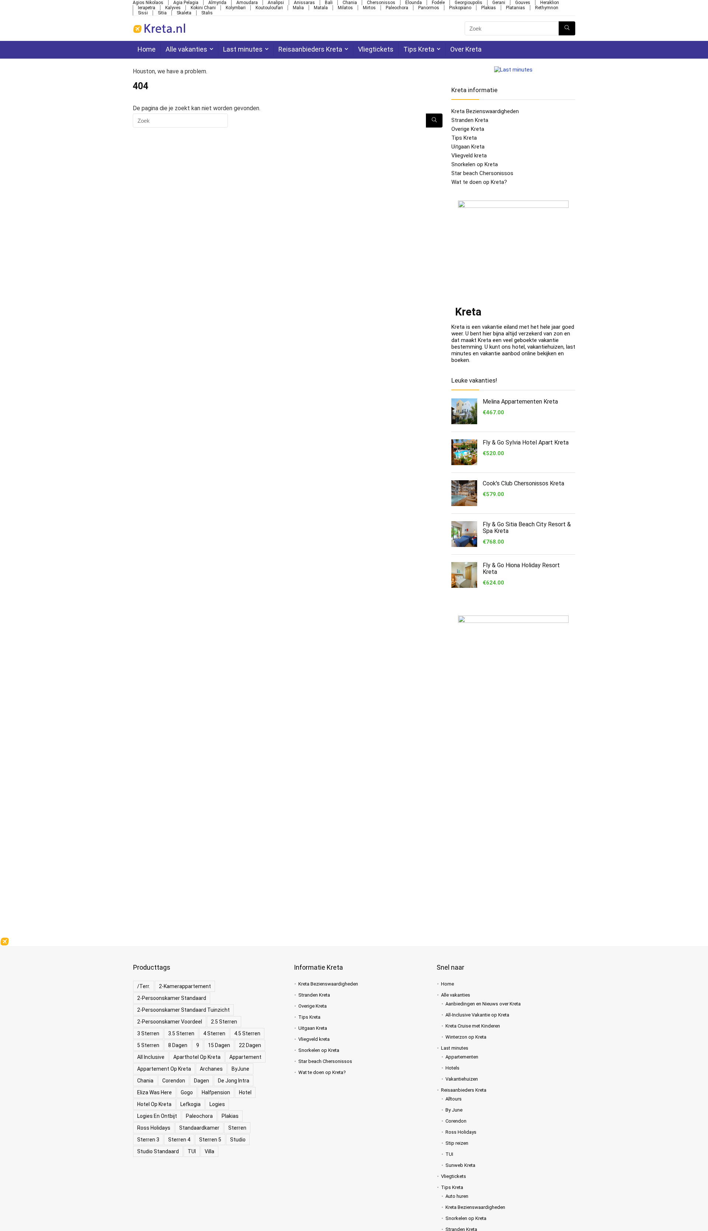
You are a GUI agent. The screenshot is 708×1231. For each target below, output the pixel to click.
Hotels (452, 1068)
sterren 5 (210, 1140)
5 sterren (148, 1045)
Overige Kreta (467, 129)
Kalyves (173, 7)
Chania (350, 2)
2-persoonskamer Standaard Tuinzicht (183, 1010)
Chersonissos (381, 2)
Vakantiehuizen (461, 1079)
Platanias (515, 7)
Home (147, 49)
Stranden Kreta (469, 120)
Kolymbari (236, 7)
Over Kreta (466, 49)
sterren (237, 1128)
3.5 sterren (181, 1033)
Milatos (345, 7)
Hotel (245, 1092)
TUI (192, 1151)
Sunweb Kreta (460, 1165)
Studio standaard (158, 1151)
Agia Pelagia (185, 2)
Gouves (522, 2)
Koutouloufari (269, 7)
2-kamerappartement (185, 986)
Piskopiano (460, 7)
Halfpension (216, 1092)
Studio (238, 1140)
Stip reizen (456, 1143)
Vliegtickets (375, 49)
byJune (240, 1069)
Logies (217, 1104)
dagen (201, 1081)
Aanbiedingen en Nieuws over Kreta (483, 1004)
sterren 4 (179, 1140)
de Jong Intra (233, 1081)
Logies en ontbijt (157, 1116)
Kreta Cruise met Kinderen (472, 1026)
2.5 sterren (224, 1022)
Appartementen (461, 1057)
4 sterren (214, 1033)
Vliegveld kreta (469, 155)
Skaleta (184, 12)
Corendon (173, 1081)
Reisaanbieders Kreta (310, 49)
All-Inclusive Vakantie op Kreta (477, 1015)
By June (453, 1110)
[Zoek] (567, 28)
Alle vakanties (186, 49)
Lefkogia (190, 1104)
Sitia (162, 12)
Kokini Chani (203, 7)
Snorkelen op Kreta (474, 164)
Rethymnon (546, 7)
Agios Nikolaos (148, 2)
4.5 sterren (247, 1033)
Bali (329, 2)
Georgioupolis (468, 2)
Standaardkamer (199, 1128)
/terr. (143, 986)
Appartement (245, 1057)
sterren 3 (148, 1140)
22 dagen (250, 1045)
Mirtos (369, 7)
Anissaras (304, 2)
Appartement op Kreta (164, 1069)
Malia (298, 7)
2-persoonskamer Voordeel (169, 1022)
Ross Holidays (153, 1128)
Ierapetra (146, 7)
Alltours (453, 1099)
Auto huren (456, 1196)
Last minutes (243, 49)
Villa (209, 1151)
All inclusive (150, 1057)
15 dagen (219, 1045)
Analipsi (276, 2)
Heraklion (549, 2)
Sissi (143, 12)
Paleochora (397, 7)
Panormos (428, 7)
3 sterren (148, 1033)
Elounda (413, 2)
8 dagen (177, 1045)
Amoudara (247, 2)
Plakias (488, 7)
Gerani (498, 2)
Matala (321, 7)
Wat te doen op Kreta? (479, 182)
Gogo (187, 1092)
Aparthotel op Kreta (197, 1057)
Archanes (211, 1069)
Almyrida (217, 2)
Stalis (207, 12)
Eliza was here (154, 1092)
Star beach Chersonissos (482, 173)
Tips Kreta (418, 49)
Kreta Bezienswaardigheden (485, 111)
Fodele (438, 2)
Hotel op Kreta (154, 1104)
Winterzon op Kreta (465, 1037)
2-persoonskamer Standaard (171, 998)
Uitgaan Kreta (468, 146)
